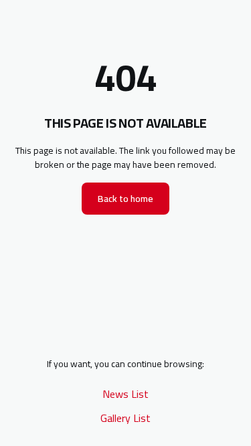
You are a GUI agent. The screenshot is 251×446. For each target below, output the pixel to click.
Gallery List (125, 418)
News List (125, 394)
